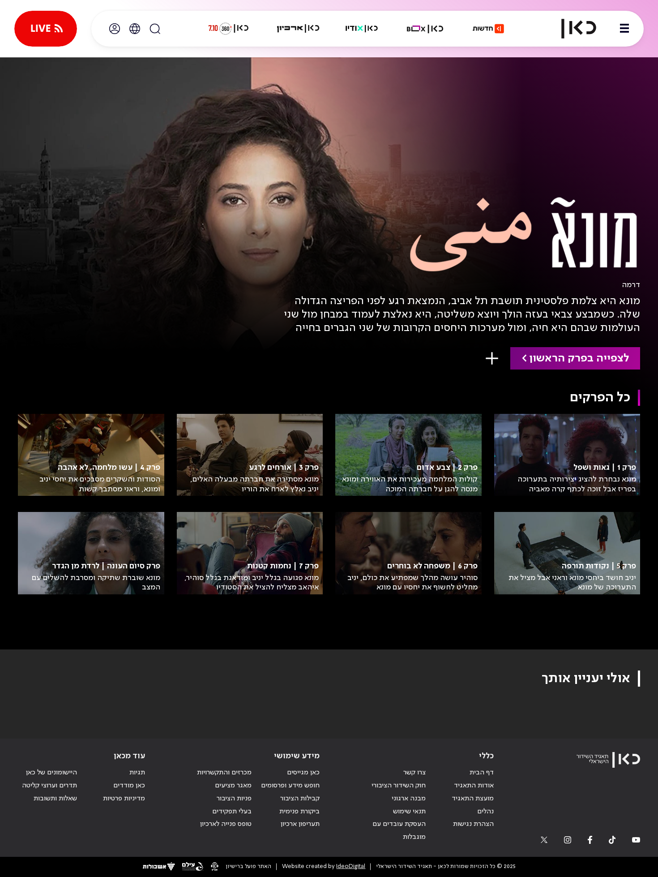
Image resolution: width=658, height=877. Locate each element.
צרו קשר (414, 772)
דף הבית (482, 772)
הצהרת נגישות (473, 824)
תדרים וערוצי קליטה (49, 785)
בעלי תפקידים (232, 811)
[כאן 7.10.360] (228, 29)
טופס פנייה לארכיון (226, 824)
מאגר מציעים (233, 785)
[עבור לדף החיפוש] (155, 29)
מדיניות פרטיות (124, 798)
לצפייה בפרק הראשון (579, 358)
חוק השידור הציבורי (399, 785)
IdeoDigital (350, 866)
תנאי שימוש (409, 811)
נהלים (485, 811)
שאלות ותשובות (55, 798)
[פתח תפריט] (624, 29)
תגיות (137, 772)
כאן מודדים (129, 785)
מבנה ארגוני (409, 798)
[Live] (45, 29)
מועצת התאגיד (473, 798)
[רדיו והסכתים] (361, 29)
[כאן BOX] (425, 29)
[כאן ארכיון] (298, 29)
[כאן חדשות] (488, 29)
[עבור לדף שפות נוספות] (135, 29)
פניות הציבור (234, 798)
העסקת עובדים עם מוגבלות (399, 831)
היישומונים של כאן (51, 772)
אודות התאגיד (474, 785)
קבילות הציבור (300, 798)
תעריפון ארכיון (300, 824)
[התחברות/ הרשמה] (115, 29)
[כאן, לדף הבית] (571, 28)
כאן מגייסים (303, 772)
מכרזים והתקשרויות (224, 772)
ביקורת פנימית (299, 811)
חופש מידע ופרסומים (290, 785)
